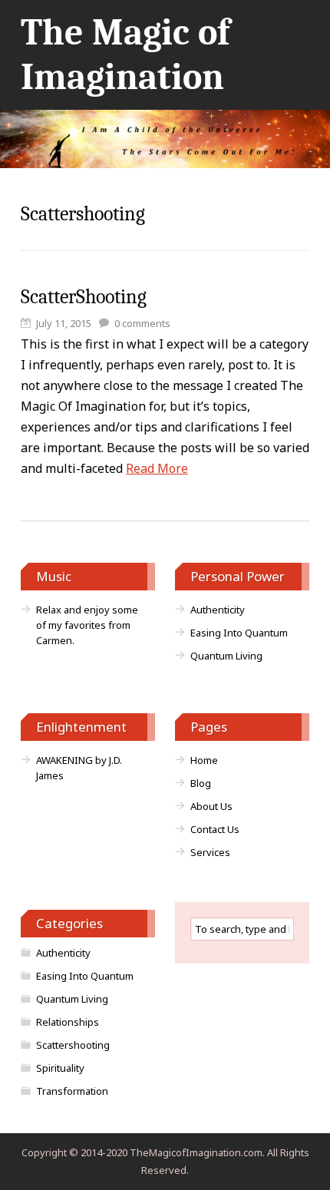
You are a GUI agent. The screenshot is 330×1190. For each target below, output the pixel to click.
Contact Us (214, 829)
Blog (200, 783)
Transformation (72, 1091)
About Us (211, 806)
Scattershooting (73, 1045)
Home (204, 760)
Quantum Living (226, 656)
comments (142, 323)
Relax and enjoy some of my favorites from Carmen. (87, 625)
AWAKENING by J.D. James (79, 767)
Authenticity (217, 609)
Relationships (67, 1022)
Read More (157, 468)
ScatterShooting (84, 297)
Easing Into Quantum (239, 633)
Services (210, 852)
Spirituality (60, 1068)
